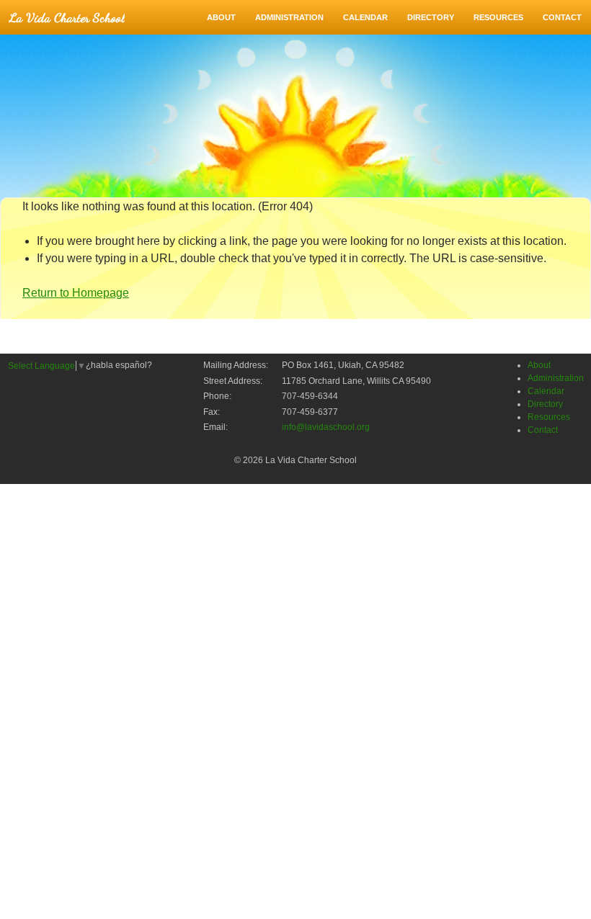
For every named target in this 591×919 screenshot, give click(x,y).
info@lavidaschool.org (326, 427)
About (221, 17)
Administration (289, 17)
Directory (430, 17)
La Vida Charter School (67, 17)
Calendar (365, 17)
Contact (562, 17)
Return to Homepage (75, 293)
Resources (498, 17)
